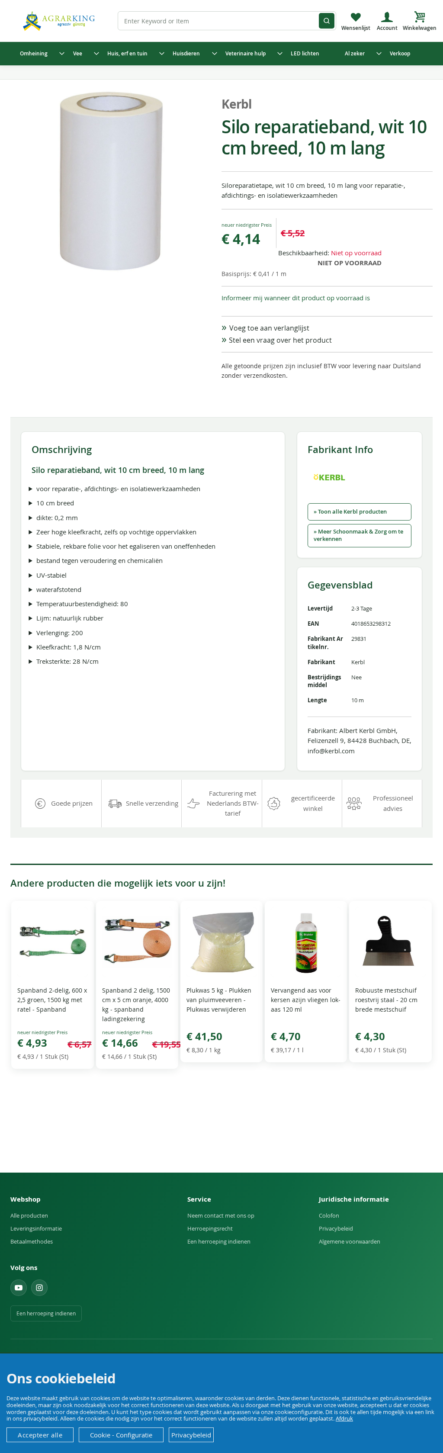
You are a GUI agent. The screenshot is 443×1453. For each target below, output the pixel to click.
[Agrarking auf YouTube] (18, 1287)
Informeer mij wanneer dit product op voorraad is (296, 297)
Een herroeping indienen (218, 1241)
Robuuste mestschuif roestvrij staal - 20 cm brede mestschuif (386, 999)
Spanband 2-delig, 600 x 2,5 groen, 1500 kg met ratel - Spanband (52, 999)
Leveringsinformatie (36, 1228)
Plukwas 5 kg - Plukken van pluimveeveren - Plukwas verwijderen (218, 999)
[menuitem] (40, 53)
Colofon (329, 1215)
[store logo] (60, 21)
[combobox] (227, 20)
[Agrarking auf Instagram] (39, 1287)
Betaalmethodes (31, 1241)
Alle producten (29, 1215)
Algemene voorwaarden (349, 1241)
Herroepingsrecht (210, 1228)
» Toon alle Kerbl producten (350, 511)
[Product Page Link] (52, 975)
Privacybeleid (336, 1228)
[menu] (221, 53)
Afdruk (344, 1418)
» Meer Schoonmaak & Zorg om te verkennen (358, 535)
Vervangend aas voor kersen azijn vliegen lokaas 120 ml (305, 999)
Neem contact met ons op (220, 1215)
